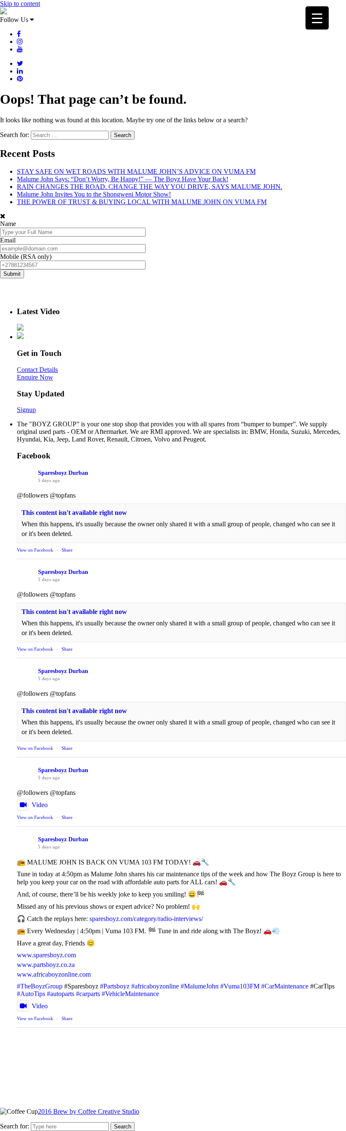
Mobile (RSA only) (25, 256)
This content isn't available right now (74, 512)
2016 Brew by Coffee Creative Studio (88, 1111)
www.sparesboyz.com (46, 955)
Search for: (14, 1126)
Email (8, 240)
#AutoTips (31, 993)
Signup (26, 409)
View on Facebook (35, 549)
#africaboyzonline (155, 986)
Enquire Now (35, 377)
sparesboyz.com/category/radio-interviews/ (146, 918)
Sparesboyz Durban (63, 473)
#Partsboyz (115, 986)
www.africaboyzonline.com (54, 974)
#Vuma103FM (240, 986)
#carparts (88, 993)
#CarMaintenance (284, 986)
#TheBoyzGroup (39, 986)
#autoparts (60, 993)
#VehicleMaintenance (130, 993)
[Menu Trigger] (317, 18)
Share (67, 549)
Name (8, 223)
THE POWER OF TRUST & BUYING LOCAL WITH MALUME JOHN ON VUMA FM (142, 201)
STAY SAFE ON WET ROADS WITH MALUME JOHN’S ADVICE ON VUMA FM (136, 171)
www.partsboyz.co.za (46, 964)
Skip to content (20, 3)
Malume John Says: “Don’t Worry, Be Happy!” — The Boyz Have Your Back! (122, 179)
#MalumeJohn (200, 986)
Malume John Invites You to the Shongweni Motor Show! (94, 194)
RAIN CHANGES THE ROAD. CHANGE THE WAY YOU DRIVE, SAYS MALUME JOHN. (149, 186)
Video (40, 804)
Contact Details (37, 369)
